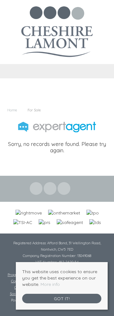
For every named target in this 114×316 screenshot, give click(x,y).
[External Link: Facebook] (37, 13)
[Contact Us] (78, 13)
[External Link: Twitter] (51, 13)
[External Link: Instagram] (65, 13)
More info (50, 284)
